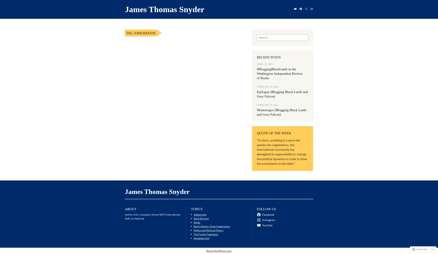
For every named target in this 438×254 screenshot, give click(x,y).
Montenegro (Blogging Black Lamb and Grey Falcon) (281, 112)
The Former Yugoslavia (206, 234)
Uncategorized (201, 238)
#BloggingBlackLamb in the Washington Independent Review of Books (279, 73)
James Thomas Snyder (164, 9)
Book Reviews (201, 218)
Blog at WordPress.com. (219, 250)
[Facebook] (300, 9)
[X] (306, 9)
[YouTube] (295, 9)
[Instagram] (311, 9)
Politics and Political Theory (208, 230)
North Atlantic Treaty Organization (212, 226)
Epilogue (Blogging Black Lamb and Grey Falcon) (282, 94)
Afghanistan (200, 214)
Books (197, 222)
